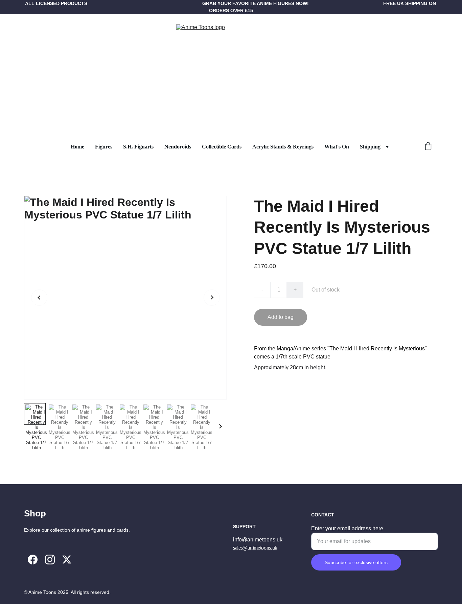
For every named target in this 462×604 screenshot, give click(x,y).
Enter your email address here (347, 528)
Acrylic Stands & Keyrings (283, 146)
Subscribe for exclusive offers (356, 562)
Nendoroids (177, 146)
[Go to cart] (428, 147)
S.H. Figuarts (138, 146)
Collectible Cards (221, 146)
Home (77, 146)
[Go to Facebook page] (33, 559)
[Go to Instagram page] (50, 559)
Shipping (370, 146)
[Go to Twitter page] (67, 559)
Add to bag (281, 317)
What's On (336, 146)
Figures (103, 146)
